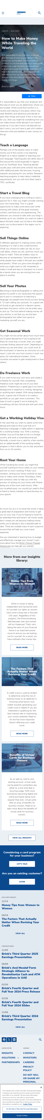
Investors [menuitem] (30, 1058)
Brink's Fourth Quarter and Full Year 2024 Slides (20, 1004)
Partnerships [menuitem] (11, 1062)
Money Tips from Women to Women (20, 907)
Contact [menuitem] (28, 1053)
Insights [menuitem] (7, 1053)
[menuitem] (39, 13)
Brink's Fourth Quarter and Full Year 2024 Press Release (21, 990)
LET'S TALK (22, 864)
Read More (25, 647)
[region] (22, 1102)
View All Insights (22, 838)
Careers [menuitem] (28, 1062)
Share (33, 96)
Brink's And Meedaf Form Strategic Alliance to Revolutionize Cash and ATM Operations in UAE (21, 973)
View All (20, 933)
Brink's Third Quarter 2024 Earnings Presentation (20, 1018)
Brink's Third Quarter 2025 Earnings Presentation (20, 956)
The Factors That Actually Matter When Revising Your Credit (20, 922)
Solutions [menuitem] (8, 1058)
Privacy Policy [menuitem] (28, 1068)
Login (22, 882)
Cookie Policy (27, 1104)
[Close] (41, 1087)
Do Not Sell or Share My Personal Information (22, 1109)
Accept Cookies (22, 1115)
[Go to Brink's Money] (22, 12)
